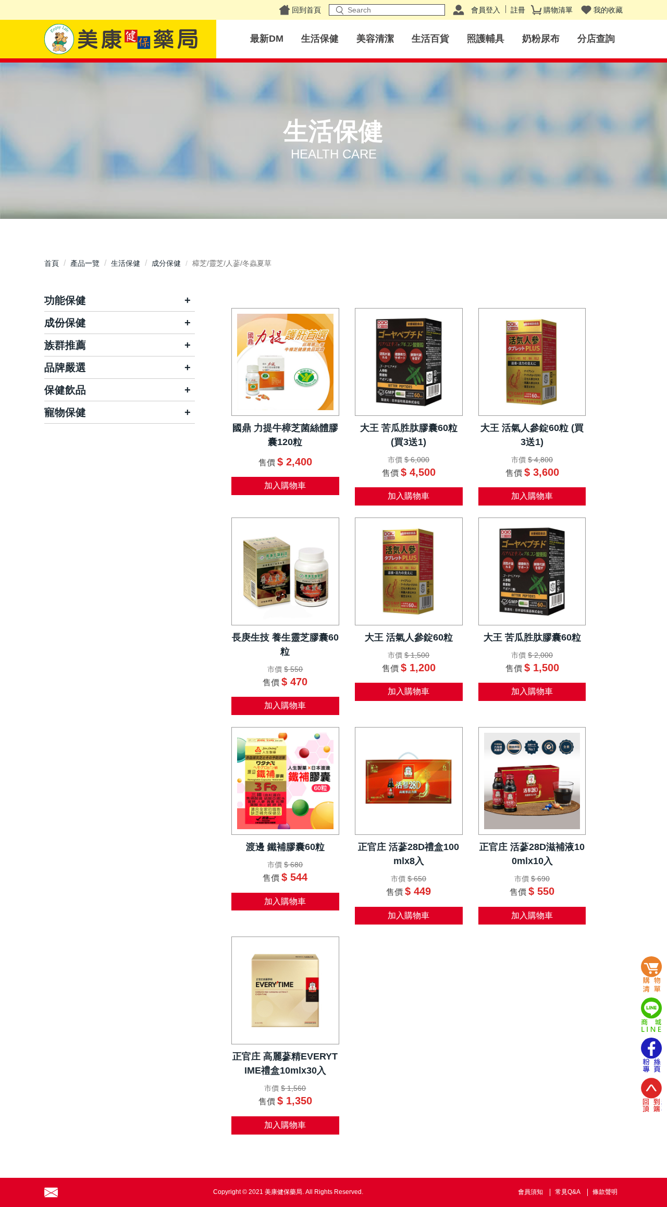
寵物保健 (65, 412)
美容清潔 (375, 38)
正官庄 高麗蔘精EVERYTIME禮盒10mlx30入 (285, 1063)
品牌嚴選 (65, 367)
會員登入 (485, 10)
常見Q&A (567, 1192)
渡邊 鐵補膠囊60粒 (285, 847)
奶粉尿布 (541, 38)
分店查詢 (596, 38)
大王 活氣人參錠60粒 (409, 637)
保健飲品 (65, 390)
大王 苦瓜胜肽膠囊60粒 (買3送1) (409, 435)
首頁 (51, 263)
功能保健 (65, 300)
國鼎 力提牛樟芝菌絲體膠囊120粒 (285, 435)
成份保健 (65, 322)
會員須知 (530, 1192)
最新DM (266, 38)
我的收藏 (608, 10)
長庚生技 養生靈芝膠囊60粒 (285, 644)
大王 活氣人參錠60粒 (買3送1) (532, 435)
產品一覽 (85, 263)
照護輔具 (485, 38)
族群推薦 (65, 345)
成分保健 (166, 263)
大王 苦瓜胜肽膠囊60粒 (532, 637)
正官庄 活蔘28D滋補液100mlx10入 (532, 854)
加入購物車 (285, 485)
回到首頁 (306, 10)
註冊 (518, 10)
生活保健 (320, 38)
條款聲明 (604, 1192)
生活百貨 (430, 38)
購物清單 (558, 10)
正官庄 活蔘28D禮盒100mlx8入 (408, 854)
